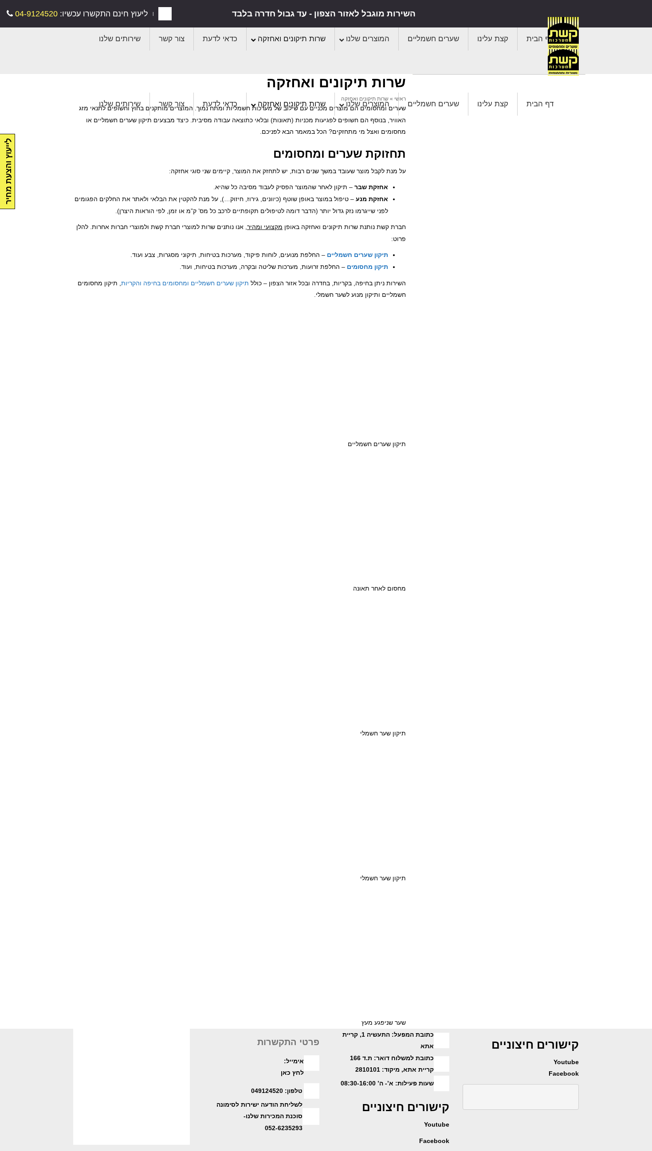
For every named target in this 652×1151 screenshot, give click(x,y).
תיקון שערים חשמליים (357, 254)
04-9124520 (35, 13)
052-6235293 (283, 1128)
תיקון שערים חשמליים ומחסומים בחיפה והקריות (185, 283)
